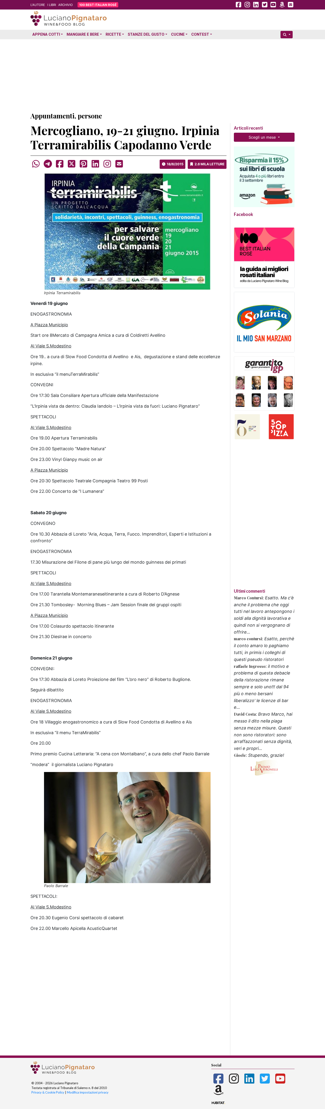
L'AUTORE (37, 5)
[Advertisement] (162, 74)
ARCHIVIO (65, 5)
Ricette (113, 34)
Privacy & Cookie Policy (47, 1092)
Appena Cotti (46, 34)
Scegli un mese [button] (263, 137)
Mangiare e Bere (83, 34)
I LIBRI (51, 5)
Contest (200, 34)
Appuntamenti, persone (66, 115)
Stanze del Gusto (146, 34)
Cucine (178, 34)
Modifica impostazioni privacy (87, 1092)
